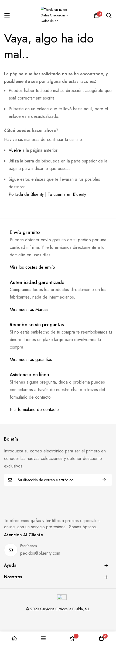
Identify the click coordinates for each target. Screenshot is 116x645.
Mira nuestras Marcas (29, 309)
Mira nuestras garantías (31, 359)
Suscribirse (104, 480)
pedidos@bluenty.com (40, 553)
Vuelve (15, 150)
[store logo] (58, 15)
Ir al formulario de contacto (34, 409)
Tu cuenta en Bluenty (67, 194)
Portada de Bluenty (26, 194)
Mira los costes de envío (32, 267)
